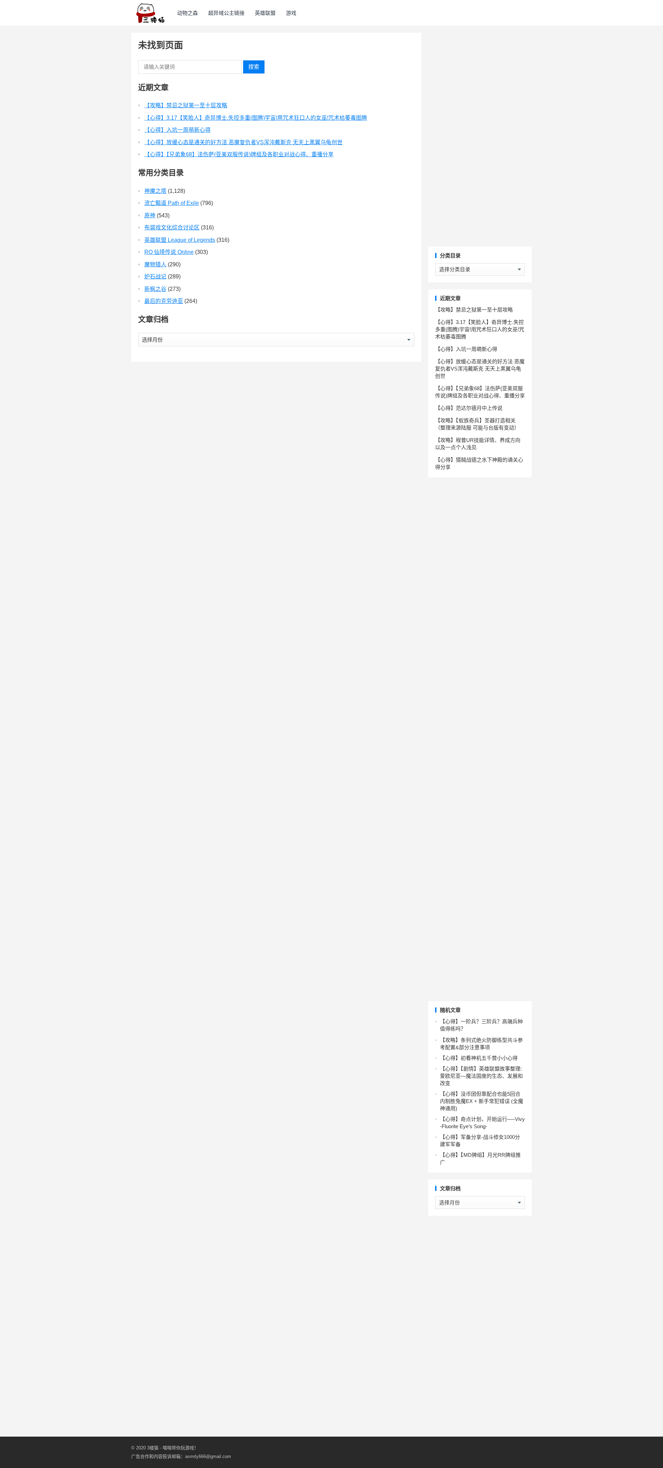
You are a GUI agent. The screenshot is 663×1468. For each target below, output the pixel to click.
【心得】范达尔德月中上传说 (468, 408)
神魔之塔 (155, 191)
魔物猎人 (155, 264)
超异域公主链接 (226, 13)
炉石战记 (155, 276)
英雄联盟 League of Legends (179, 240)
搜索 (253, 67)
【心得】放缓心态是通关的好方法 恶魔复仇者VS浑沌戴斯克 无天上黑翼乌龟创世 (243, 142)
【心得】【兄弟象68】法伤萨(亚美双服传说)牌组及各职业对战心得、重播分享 (239, 154)
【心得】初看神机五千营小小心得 (479, 1058)
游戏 (291, 13)
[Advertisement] (480, 136)
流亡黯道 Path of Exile (171, 203)
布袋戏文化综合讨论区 (172, 227)
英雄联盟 (265, 13)
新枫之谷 (155, 289)
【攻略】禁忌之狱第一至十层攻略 (185, 105)
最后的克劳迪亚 (163, 301)
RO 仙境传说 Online (169, 252)
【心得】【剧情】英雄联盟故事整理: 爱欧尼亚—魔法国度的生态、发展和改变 (481, 1076)
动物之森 (187, 13)
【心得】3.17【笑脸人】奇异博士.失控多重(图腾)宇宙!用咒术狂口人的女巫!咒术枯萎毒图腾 (255, 118)
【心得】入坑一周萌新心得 (177, 130)
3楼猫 (152, 1447)
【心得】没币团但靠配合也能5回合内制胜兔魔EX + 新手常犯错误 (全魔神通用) (481, 1101)
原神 (149, 215)
